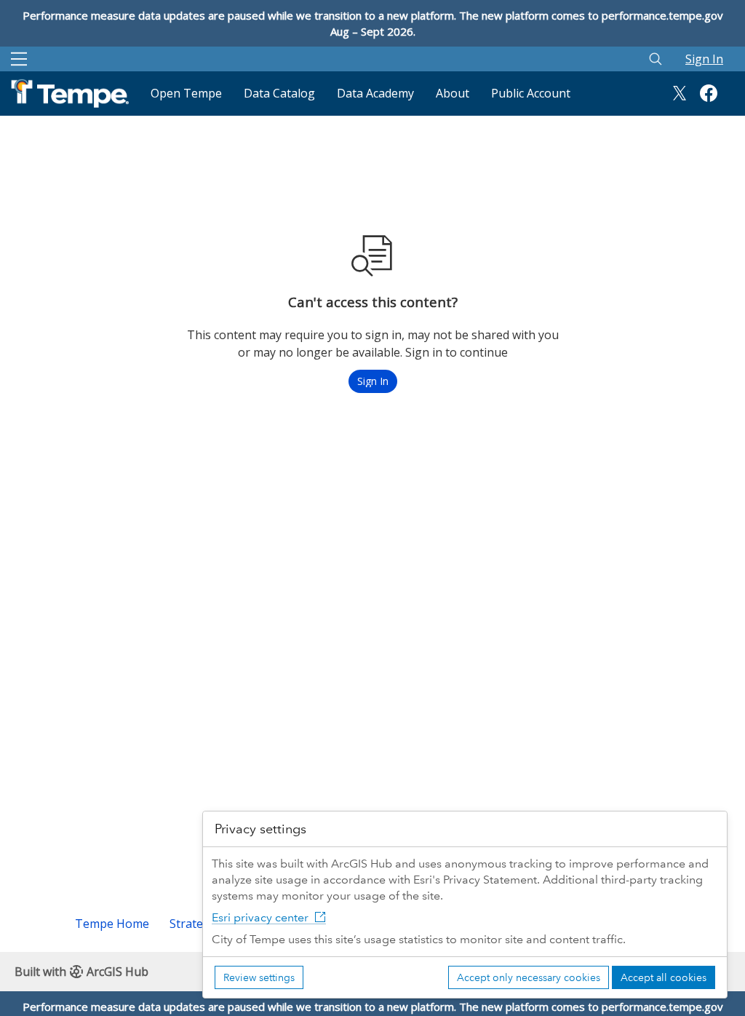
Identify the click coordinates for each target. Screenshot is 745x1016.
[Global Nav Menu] (19, 59)
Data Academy (375, 93)
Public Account (530, 93)
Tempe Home (112, 924)
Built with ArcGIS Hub (81, 972)
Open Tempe (186, 93)
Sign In (704, 59)
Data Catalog (279, 93)
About (452, 93)
